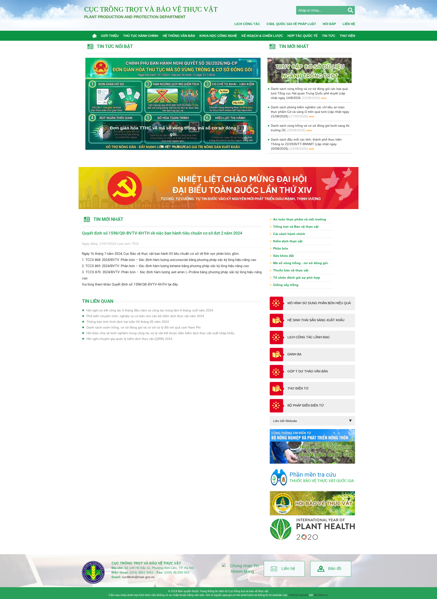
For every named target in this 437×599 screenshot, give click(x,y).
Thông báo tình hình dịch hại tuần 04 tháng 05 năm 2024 (127, 322)
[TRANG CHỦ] (95, 36)
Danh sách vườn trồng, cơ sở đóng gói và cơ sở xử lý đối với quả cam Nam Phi (143, 327)
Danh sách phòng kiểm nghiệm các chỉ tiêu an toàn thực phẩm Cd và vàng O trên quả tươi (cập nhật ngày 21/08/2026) (310, 111)
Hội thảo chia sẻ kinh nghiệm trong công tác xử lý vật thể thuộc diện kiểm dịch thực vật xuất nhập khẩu (160, 333)
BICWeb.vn (321, 595)
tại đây (172, 284)
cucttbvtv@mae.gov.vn (138, 577)
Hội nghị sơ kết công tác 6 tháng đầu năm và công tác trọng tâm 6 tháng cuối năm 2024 (149, 310)
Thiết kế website (298, 595)
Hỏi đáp (329, 24)
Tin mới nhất (108, 219)
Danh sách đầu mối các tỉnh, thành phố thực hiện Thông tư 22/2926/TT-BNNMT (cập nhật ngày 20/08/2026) (306, 144)
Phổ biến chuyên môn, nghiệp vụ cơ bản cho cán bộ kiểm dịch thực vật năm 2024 (145, 316)
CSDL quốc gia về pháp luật (291, 24)
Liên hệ (288, 568)
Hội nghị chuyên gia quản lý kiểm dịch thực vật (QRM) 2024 (129, 339)
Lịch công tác (247, 24)
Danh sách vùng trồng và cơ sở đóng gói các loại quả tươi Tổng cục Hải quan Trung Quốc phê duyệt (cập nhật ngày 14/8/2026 (309, 93)
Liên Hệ (349, 24)
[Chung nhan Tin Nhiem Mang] (242, 569)
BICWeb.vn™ (349, 597)
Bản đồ (334, 568)
